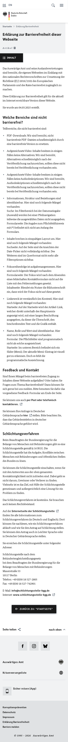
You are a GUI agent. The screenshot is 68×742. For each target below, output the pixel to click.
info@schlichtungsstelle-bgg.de (31, 590)
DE (4, 5)
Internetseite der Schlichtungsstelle (33, 511)
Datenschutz (9, 712)
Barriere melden (11, 726)
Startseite (7, 26)
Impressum (8, 717)
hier (25, 415)
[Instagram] (35, 646)
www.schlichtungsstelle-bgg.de (32, 594)
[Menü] (61, 5)
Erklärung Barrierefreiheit (16, 722)
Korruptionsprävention (15, 707)
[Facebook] (23, 646)
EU (16, 81)
